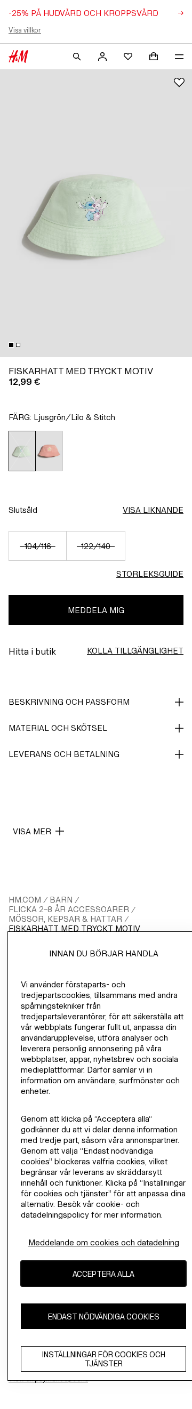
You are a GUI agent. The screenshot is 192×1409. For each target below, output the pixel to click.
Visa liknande (153, 509)
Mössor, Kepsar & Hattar (65, 918)
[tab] (11, 345)
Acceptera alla (103, 1273)
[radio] (22, 451)
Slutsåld (23, 509)
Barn (61, 899)
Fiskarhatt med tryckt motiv (74, 928)
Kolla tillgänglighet (135, 650)
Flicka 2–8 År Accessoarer (69, 909)
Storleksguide (149, 573)
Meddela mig (96, 610)
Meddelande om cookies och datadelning (103, 1242)
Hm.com (25, 899)
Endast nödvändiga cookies (103, 1316)
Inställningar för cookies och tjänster (103, 1359)
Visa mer (32, 831)
